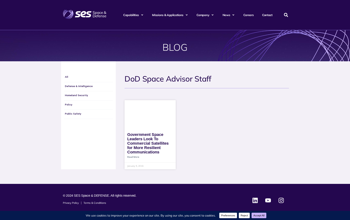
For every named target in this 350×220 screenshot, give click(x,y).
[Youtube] (268, 200)
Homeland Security (76, 95)
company (203, 15)
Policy (68, 105)
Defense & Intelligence (79, 86)
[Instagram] (281, 200)
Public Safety (73, 114)
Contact (267, 15)
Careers (248, 15)
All (66, 77)
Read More (133, 157)
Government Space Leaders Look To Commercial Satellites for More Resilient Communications (148, 143)
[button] (286, 15)
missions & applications (167, 15)
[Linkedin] (255, 200)
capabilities (131, 15)
